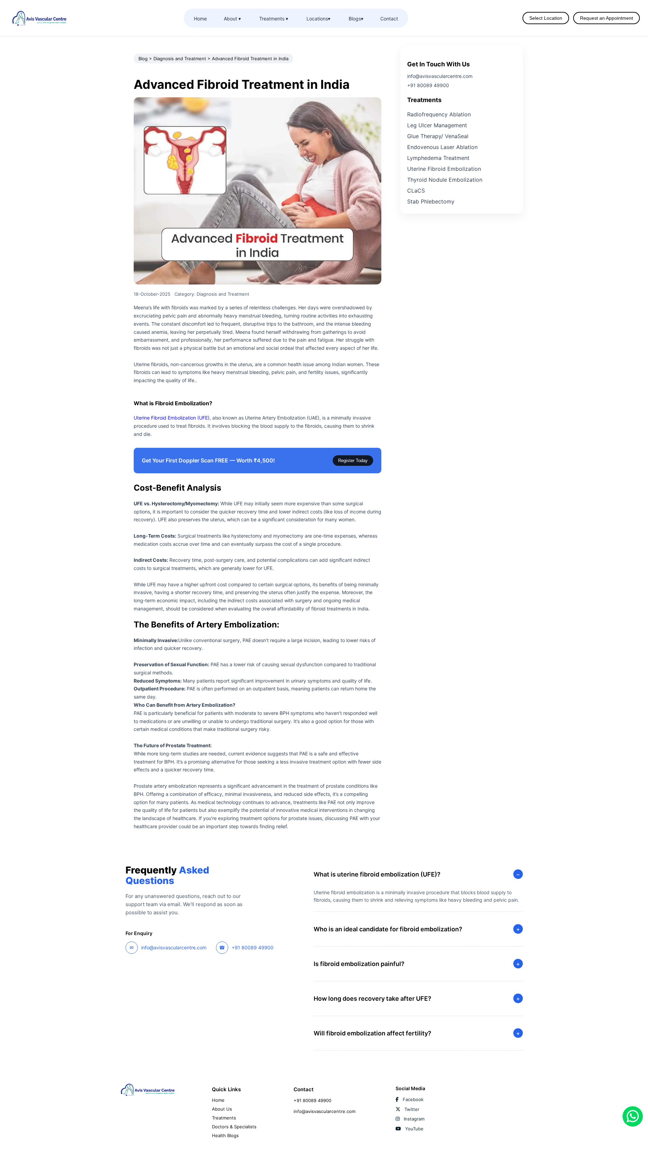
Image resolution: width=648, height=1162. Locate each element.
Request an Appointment (606, 18)
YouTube (413, 1128)
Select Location (545, 18)
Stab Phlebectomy (430, 201)
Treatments (224, 1117)
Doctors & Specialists (234, 1126)
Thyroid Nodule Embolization (444, 179)
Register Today (353, 460)
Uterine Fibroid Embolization (444, 168)
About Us (222, 1109)
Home (200, 18)
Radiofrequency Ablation (439, 114)
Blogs (356, 18)
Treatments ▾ (273, 18)
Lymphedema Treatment (438, 157)
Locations (318, 18)
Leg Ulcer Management (437, 125)
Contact (389, 18)
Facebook (412, 1099)
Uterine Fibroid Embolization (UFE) (172, 418)
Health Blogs (225, 1135)
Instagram (413, 1119)
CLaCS (416, 190)
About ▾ (232, 18)
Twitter (411, 1109)
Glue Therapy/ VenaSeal (437, 136)
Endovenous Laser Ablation (442, 147)
